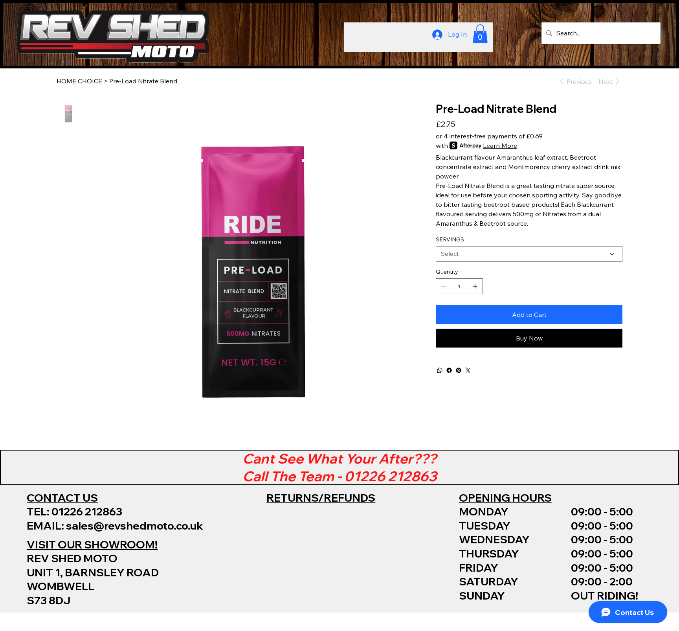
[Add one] (475, 286)
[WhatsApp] (440, 370)
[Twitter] (468, 370)
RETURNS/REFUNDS (320, 497)
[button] (480, 33)
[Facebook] (449, 370)
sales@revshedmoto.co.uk (134, 525)
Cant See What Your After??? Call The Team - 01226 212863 (339, 467)
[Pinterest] (458, 370)
